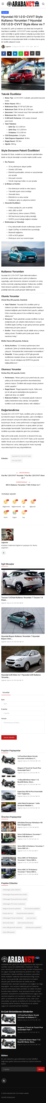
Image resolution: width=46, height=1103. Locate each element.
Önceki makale (24, 473)
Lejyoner (4, 542)
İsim (2, 700)
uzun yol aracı (31, 918)
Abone (40, 1069)
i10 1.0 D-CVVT (16, 461)
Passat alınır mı (8, 913)
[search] (43, 3)
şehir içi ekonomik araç (25, 923)
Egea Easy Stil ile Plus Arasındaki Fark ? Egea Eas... (30, 793)
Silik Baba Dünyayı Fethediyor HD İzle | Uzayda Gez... (30, 824)
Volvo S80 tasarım (9, 932)
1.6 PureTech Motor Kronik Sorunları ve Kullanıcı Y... (28, 757)
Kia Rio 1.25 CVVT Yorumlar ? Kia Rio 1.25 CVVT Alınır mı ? (23, 476)
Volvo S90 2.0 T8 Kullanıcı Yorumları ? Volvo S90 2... (27, 859)
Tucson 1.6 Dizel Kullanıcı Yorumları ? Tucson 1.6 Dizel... (22, 598)
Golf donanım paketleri (33, 927)
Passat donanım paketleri (25, 913)
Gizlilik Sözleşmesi (8, 1097)
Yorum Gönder (9, 737)
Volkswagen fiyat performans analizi (15, 899)
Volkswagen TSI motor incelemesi (14, 904)
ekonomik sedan (8, 923)
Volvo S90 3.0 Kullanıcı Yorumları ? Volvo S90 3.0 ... (31, 847)
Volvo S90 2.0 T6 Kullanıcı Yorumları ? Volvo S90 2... (27, 871)
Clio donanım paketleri (32, 909)
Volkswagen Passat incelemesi (13, 918)
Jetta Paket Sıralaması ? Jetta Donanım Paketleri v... (29, 804)
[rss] (3, 1080)
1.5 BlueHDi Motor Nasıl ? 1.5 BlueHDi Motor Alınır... (28, 781)
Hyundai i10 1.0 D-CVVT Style (21, 456)
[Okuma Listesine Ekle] (38, 53)
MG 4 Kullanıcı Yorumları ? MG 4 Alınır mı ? (23, 485)
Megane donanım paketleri (12, 909)
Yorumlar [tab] (5, 692)
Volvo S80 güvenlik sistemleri (12, 927)
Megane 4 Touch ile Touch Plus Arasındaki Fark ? (29, 769)
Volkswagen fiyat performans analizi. (15, 894)
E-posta (4, 709)
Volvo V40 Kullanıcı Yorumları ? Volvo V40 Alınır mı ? (29, 835)
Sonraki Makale (21, 482)
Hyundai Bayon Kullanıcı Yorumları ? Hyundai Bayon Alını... (20, 637)
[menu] (3, 3)
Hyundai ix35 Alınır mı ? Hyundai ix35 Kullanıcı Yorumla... (21, 676)
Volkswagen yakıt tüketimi (11, 890)
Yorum (3, 718)
